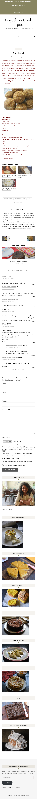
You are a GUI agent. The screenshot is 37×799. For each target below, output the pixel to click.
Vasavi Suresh (8, 299)
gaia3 (4, 324)
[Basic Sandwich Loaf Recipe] (25, 170)
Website (4, 401)
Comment (6, 410)
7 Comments (18, 203)
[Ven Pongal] (6, 238)
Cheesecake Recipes (24, 1)
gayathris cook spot (20, 198)
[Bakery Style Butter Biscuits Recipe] (9, 170)
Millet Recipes (19, 12)
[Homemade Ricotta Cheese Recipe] (9, 183)
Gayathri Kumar (24, 57)
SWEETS (18, 49)
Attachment (6, 438)
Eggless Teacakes (11, 1)
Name (4, 383)
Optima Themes (24, 795)
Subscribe (7, 783)
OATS (29, 198)
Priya (4, 276)
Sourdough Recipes (18, 5)
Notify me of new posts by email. (14, 465)
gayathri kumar (8, 198)
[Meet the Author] (18, 506)
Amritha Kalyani (9, 287)
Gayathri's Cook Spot (18, 22)
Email (4, 392)
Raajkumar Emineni (14, 345)
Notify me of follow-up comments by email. (18, 462)
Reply (33, 284)
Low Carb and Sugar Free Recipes (18, 9)
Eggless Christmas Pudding (18, 261)
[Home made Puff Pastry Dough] (31, 238)
